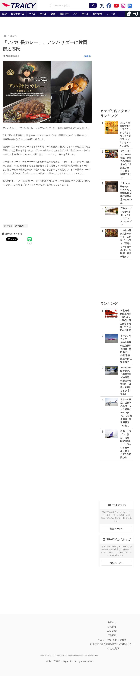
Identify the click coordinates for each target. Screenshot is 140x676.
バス (75, 13)
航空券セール (17, 13)
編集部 (87, 56)
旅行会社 (64, 13)
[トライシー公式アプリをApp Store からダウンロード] (18, 636)
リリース (110, 13)
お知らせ (112, 622)
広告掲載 (112, 635)
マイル (32, 13)
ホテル (43, 13)
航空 (4, 13)
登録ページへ (116, 528)
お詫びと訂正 (112, 648)
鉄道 (53, 13)
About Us (112, 631)
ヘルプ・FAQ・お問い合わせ (112, 639)
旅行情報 (97, 13)
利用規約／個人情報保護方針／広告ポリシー (112, 644)
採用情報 (112, 626)
